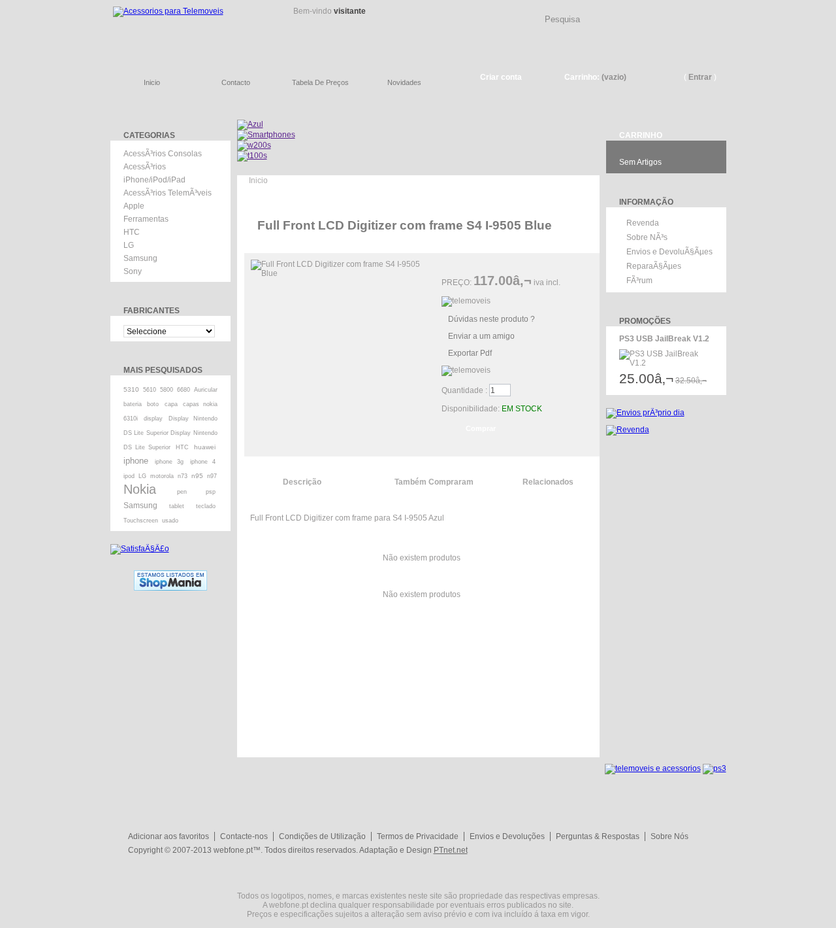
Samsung (140, 258)
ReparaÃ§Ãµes (653, 266)
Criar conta (501, 77)
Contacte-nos (244, 836)
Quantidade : (464, 390)
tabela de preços (320, 82)
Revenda (642, 223)
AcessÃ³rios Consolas (162, 153)
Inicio (258, 180)
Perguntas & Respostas (597, 836)
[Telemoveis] (189, 30)
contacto (235, 82)
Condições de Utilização (322, 836)
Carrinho (640, 135)
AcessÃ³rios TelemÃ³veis (167, 193)
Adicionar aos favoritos (168, 836)
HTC (131, 232)
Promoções (645, 321)
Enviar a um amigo (481, 336)
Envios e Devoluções (507, 836)
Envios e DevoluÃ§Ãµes (669, 251)
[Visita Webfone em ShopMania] (170, 574)
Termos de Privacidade (417, 836)
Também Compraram (434, 482)
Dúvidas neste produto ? (491, 319)
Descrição (302, 482)
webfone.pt (233, 850)
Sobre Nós (669, 836)
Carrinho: (582, 77)
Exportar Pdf (470, 353)
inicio (152, 82)
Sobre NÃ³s (646, 237)
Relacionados (547, 482)
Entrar (700, 77)
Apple (133, 206)
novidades (404, 82)
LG (128, 245)
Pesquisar (722, 9)
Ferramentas (146, 219)
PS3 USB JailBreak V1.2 (664, 338)
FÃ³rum (639, 280)
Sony (132, 271)
